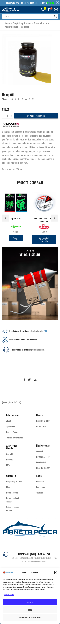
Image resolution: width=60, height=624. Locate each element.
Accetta (30, 602)
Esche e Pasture (41, 23)
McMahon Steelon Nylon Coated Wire (44, 220)
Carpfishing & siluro (22, 23)
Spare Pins (16, 218)
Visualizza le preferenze (30, 617)
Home (7, 23)
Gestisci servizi (9, 594)
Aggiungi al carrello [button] (44, 240)
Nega (30, 609)
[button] (55, 572)
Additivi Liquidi (11, 26)
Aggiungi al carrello (37, 115)
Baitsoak (25, 26)
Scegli (16, 238)
